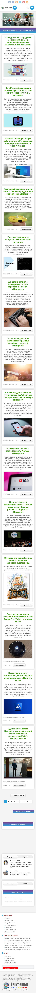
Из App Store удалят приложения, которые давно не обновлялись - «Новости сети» (18, 677)
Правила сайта (9, 958)
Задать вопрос (9, 961)
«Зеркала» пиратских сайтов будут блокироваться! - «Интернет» (18, 943)
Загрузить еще (19, 795)
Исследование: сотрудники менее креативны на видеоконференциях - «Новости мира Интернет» (18, 41)
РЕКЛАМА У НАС (10, 963)
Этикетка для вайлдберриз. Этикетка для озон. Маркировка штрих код (18, 560)
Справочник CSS (10, 932)
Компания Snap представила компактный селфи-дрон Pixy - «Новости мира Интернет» (18, 191)
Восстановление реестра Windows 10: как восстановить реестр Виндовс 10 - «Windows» (18, 950)
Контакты (8, 956)
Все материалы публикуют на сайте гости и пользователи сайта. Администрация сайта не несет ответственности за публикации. (15, 990)
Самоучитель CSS (10, 930)
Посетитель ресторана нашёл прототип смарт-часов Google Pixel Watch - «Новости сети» (18, 618)
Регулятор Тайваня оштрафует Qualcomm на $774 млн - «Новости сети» (18, 947)
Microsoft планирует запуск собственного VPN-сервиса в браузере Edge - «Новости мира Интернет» (18, 142)
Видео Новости (10, 923)
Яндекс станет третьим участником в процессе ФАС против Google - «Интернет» (18, 938)
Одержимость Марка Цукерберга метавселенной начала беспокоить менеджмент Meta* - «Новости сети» (18, 734)
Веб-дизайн (8, 927)
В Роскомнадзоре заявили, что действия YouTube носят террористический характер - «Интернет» (18, 396)
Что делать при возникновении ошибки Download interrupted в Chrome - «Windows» (18, 941)
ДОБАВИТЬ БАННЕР (10, 968)
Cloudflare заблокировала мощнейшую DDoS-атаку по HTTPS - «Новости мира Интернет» (18, 92)
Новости (7, 80)
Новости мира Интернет (10, 30)
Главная (7, 918)
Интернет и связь (10, 925)
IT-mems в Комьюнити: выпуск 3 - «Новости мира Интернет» (18, 239)
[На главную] (7, 7)
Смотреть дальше (26, 80)
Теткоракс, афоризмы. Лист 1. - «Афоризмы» (18, 945)
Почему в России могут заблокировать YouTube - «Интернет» (18, 451)
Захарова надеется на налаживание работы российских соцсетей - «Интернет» (18, 342)
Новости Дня (9, 920)
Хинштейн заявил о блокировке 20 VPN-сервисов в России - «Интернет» (18, 285)
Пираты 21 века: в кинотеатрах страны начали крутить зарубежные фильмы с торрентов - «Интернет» (18, 507)
